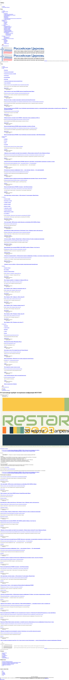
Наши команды (8, 35)
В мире (5, 23)
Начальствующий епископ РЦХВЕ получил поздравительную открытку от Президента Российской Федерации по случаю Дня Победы (28, 612)
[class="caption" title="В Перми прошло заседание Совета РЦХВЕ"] (11, 111)
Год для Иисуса (6, 32)
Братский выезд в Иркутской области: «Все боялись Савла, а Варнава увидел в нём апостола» (23, 230)
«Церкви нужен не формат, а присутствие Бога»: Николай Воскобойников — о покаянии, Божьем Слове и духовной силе (25, 603)
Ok (0, 678)
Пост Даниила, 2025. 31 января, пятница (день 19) (14, 305)
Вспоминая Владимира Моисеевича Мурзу (13, 341)
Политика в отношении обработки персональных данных (11, 662)
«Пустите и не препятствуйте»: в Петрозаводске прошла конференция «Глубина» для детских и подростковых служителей (29, 255)
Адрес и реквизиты (7, 19)
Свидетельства (8, 34)
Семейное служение (7, 27)
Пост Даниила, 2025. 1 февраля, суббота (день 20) (14, 296)
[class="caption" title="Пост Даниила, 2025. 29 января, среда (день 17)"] (12, 315)
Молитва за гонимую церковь (9, 38)
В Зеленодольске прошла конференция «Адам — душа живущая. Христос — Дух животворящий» (24, 169)
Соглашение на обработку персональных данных (10, 663)
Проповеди (6, 325)
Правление (6, 13)
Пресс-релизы (4, 136)
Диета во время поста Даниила (10, 383)
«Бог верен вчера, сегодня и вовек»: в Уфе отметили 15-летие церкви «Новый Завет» (21, 195)
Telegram (3, 673)
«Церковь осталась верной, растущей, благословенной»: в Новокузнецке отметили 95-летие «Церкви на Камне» (27, 153)
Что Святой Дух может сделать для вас (12, 367)
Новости (3, 137)
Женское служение (7, 29)
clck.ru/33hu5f (7, 467)
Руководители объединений (8, 14)
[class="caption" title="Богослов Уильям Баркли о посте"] (9, 343)
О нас (3, 12)
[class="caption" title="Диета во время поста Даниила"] (9, 377)
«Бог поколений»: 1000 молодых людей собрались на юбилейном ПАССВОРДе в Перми (22, 222)
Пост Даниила (6, 37)
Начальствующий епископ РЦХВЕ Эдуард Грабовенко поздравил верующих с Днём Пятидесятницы (24, 134)
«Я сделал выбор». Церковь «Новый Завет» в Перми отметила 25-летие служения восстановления (24, 238)
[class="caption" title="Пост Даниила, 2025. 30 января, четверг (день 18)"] (12, 307)
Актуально (6, 24)
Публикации (4, 39)
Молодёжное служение (8, 26)
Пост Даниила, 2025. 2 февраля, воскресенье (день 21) (15, 288)
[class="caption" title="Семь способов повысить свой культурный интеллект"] (13, 368)
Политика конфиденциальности (7, 661)
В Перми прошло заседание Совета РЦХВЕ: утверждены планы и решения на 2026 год (22, 117)
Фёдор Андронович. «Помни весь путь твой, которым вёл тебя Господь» (19, 358)
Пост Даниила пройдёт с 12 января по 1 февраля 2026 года (16, 280)
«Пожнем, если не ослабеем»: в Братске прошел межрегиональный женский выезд (21, 264)
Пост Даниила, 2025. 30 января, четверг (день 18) (14, 313)
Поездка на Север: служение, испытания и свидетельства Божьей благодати (19, 99)
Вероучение (6, 16)
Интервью (5, 40)
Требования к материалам (6, 664)
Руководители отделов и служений (10, 73)
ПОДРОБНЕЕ (2, 679)
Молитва (3, 656)
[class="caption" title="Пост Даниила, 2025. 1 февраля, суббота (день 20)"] (12, 290)
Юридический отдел (5, 45)
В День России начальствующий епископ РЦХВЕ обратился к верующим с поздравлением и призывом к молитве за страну (29, 161)
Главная (3, 6)
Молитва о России (7, 36)
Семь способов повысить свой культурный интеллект (15, 375)
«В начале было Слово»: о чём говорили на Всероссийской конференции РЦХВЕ (17, 585)
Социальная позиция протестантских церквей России (12, 18)
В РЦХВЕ (5, 21)
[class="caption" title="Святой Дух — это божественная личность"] (11, 360)
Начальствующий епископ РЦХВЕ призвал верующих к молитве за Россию (19, 126)
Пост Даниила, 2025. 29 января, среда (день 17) (13, 322)
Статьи (5, 42)
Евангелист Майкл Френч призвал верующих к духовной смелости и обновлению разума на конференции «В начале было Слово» (27, 621)
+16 (2, 665)
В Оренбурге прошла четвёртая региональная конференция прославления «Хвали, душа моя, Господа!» (25, 178)
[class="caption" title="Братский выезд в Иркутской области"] (10, 223)
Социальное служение (7, 30)
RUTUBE (3, 674)
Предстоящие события (5, 7)
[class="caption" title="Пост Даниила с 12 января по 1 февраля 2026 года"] (12, 273)
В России (5, 22)
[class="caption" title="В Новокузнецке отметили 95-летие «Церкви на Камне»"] (13, 146)
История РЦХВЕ (7, 77)
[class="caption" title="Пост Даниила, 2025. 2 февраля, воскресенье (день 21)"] (13, 281)
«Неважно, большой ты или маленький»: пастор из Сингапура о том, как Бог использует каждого (20, 631)
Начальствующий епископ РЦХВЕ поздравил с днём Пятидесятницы (18, 186)
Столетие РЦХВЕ (5, 11)
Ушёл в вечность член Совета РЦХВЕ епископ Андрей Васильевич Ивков (19, 91)
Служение (4, 25)
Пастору (5, 41)
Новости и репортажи (9, 33)
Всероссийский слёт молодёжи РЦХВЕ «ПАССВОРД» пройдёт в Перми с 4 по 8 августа (22, 247)
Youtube (3, 672)
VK (2, 671)
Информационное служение (8, 31)
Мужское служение (7, 28)
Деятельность (6, 17)
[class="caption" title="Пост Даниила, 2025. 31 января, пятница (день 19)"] (12, 298)
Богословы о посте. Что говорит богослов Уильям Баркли (16, 350)
